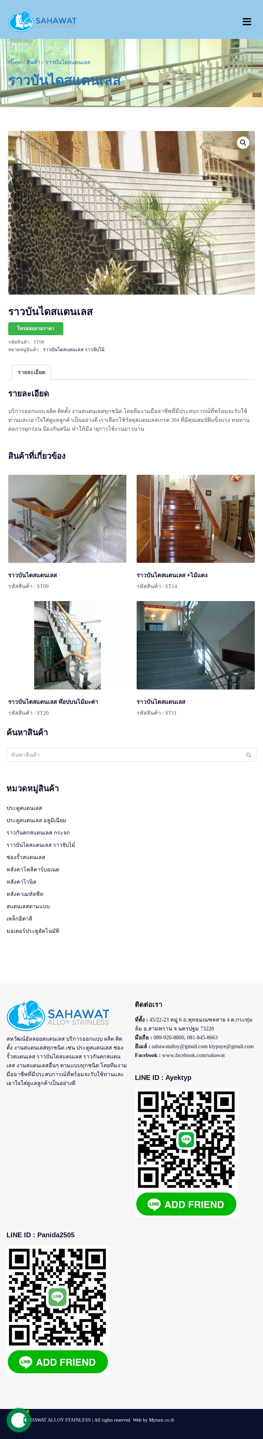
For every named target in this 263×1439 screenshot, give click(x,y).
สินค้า (33, 62)
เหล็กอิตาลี (19, 919)
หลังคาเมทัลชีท (25, 894)
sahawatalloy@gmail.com (180, 1046)
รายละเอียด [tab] (31, 372)
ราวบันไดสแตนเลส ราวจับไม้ (73, 349)
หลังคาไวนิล (21, 882)
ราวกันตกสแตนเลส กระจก (38, 833)
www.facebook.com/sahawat (193, 1055)
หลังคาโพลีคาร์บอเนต (33, 869)
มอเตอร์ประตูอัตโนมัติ (33, 931)
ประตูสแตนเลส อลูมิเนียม (36, 820)
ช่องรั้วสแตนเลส (26, 857)
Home (15, 62)
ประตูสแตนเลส (24, 808)
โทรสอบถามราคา (35, 328)
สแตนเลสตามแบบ (28, 906)
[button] (243, 143)
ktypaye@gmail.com (231, 1046)
